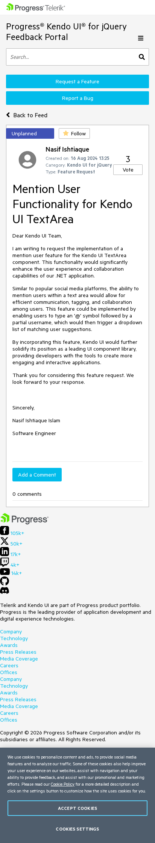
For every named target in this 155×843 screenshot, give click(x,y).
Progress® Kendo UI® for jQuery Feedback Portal (66, 31)
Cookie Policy (62, 784)
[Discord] (4, 592)
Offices (8, 672)
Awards (9, 645)
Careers (9, 665)
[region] (77, 795)
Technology (14, 638)
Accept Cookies (77, 808)
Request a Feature (77, 81)
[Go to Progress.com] (24, 522)
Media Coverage (19, 658)
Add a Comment (37, 474)
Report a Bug (77, 98)
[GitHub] (4, 583)
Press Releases (18, 651)
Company (11, 631)
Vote (128, 169)
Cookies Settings (77, 829)
